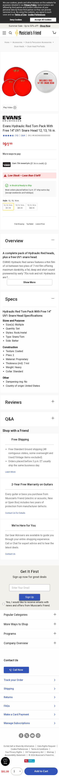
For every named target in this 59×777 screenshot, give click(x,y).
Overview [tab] (14, 240)
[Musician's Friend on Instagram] (38, 735)
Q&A (23, 135)
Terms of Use (21, 15)
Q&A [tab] (9, 419)
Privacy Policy (30, 5)
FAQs (7, 705)
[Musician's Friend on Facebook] (21, 735)
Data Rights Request (46, 746)
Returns (8, 697)
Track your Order (13, 679)
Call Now (18, 669)
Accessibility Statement (15, 755)
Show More (29, 282)
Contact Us (10, 554)
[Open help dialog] (5, 761)
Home (7, 42)
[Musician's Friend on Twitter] (27, 735)
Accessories (17, 42)
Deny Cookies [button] (16, 20)
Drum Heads (19, 46)
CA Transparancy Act (34, 752)
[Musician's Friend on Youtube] (32, 735)
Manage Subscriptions (17, 723)
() (10, 135)
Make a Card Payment (16, 714)
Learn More (10, 472)
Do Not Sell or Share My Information (19, 746)
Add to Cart (41, 771)
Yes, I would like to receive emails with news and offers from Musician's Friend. (28, 604)
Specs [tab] (11, 299)
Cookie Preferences (36, 15)
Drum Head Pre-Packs (36, 46)
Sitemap (50, 752)
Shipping (9, 688)
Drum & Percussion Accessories (38, 42)
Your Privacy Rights (13, 752)
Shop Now (45, 26)
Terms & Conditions (39, 749)
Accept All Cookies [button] (43, 20)
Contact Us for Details (15, 513)
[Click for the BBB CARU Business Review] (29, 760)
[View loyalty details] (46, 164)
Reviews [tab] (13, 402)
